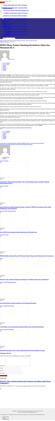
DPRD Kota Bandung (6, 127)
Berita (1, 258)
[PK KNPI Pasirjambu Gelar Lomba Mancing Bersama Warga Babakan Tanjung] (13, 345)
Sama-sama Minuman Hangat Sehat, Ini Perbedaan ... (15, 34)
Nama (1, 368)
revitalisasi (27, 127)
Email (1, 370)
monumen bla (14, 127)
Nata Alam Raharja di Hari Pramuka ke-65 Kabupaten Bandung (18, 303)
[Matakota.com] (6, 8)
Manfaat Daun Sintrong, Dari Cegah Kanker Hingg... (15, 7)
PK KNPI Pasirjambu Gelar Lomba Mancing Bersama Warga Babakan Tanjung (22, 350)
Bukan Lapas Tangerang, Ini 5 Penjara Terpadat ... (15, 23)
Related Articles (6, 157)
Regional (7, 41)
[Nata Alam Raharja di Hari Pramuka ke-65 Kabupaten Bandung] (13, 298)
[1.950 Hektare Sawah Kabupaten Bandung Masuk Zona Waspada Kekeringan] (13, 321)
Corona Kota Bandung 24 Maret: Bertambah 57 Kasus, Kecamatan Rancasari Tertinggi (22, 143)
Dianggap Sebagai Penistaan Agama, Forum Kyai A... (15, 18)
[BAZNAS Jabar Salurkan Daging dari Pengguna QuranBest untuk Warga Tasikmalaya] (13, 274)
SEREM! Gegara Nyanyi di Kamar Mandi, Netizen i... (15, 21)
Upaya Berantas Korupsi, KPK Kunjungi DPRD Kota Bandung (16, 144)
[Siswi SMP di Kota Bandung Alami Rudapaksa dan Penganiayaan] (13, 227)
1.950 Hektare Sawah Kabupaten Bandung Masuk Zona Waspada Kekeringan (22, 327)
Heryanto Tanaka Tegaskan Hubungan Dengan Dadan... (16, 29)
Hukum (6, 211)
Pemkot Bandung (21, 127)
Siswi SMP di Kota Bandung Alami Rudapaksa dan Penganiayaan (18, 232)
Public (8, 305)
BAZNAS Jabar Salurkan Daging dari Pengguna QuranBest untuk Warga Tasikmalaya (24, 279)
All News (2, 160)
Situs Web (2, 373)
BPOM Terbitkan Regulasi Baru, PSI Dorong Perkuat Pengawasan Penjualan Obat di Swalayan (26, 256)
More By (5, 158)
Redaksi (4, 36)
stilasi (30, 127)
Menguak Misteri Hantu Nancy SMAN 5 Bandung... (15, 5)
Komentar (2, 365)
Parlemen (5, 40)
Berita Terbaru (6, 416)
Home (1, 40)
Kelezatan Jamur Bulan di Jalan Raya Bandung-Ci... (15, 31)
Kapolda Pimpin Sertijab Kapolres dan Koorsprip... (15, 26)
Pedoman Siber (6, 419)
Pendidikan (9, 282)
